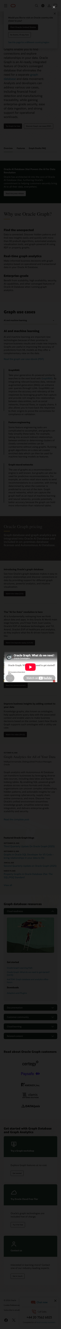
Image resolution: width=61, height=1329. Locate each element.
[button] (54, 7)
